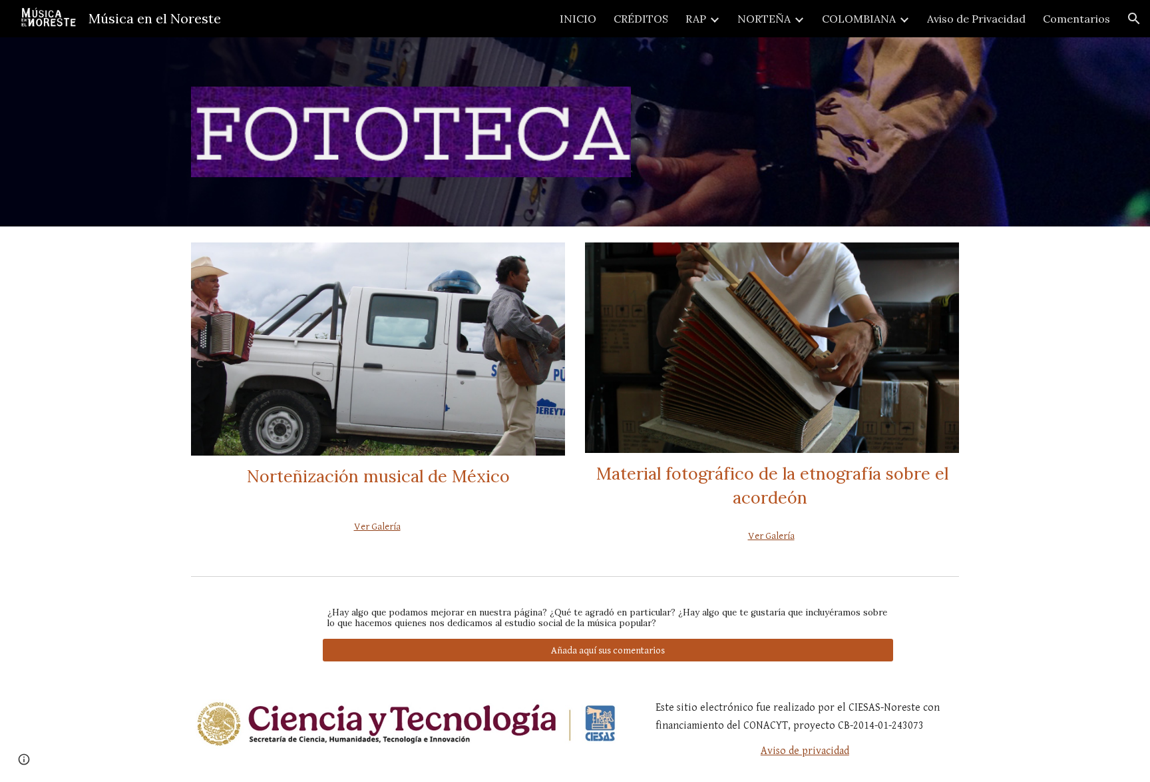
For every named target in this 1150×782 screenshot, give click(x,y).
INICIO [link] (578, 18)
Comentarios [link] (1076, 18)
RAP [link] (695, 18)
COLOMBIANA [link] (859, 18)
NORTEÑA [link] (764, 18)
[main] (378, 483)
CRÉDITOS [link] (641, 18)
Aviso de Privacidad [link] (976, 18)
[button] (1134, 19)
